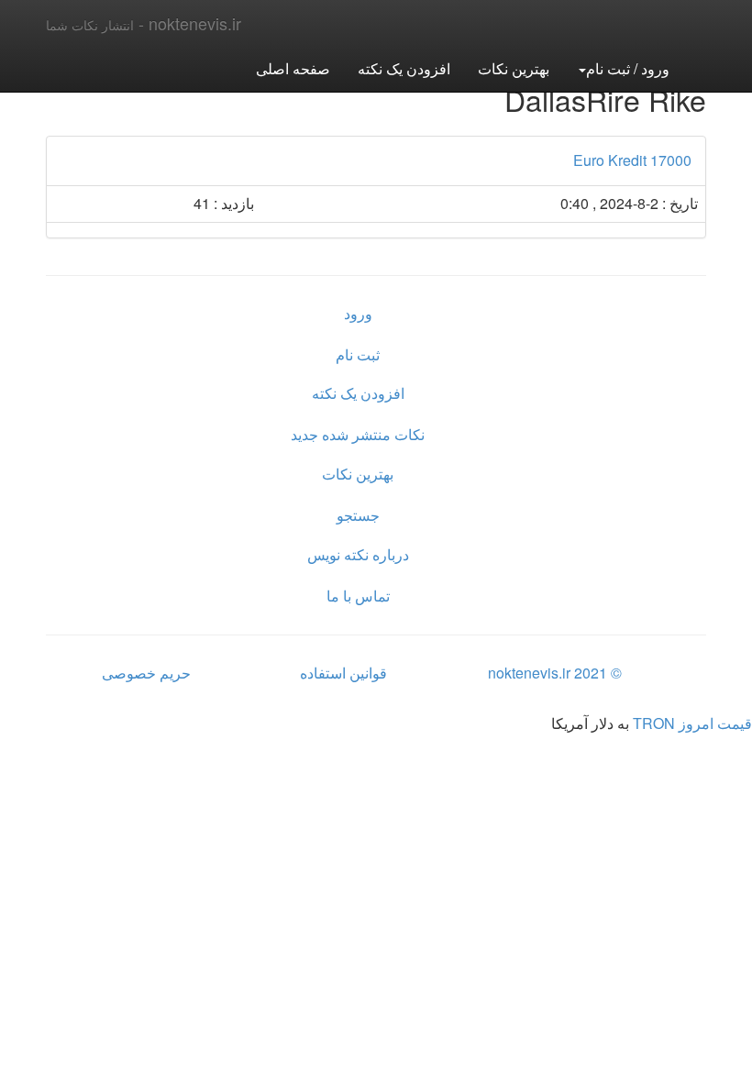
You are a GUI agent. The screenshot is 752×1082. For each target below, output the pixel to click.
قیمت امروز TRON (692, 723)
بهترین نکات (513, 68)
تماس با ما (358, 595)
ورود (358, 313)
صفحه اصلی (293, 68)
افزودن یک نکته (404, 68)
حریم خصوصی (146, 672)
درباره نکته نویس (358, 554)
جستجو (358, 514)
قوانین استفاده (343, 672)
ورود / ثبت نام (627, 68)
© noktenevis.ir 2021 (555, 672)
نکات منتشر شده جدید (358, 434)
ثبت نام (358, 354)
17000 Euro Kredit (632, 160)
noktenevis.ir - (143, 23)
